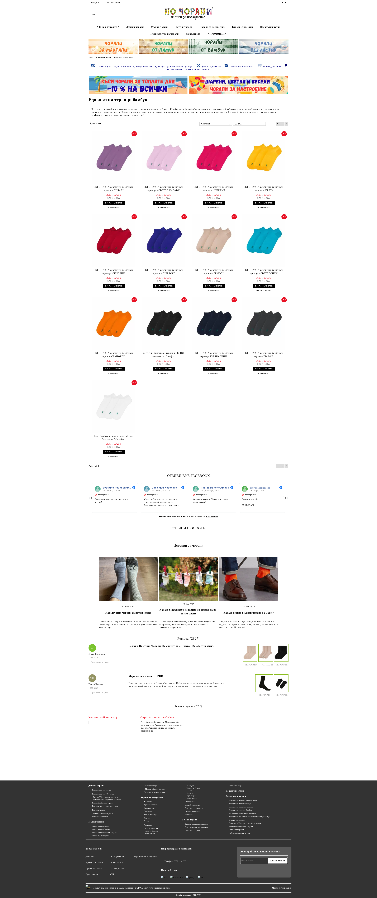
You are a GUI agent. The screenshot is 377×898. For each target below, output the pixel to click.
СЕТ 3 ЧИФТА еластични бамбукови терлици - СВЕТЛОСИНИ (263, 272)
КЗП (112, 874)
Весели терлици (150, 815)
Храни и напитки (150, 805)
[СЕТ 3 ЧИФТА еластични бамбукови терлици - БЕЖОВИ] (213, 240)
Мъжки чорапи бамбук (101, 829)
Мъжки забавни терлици (155, 789)
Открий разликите (192, 805)
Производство (92, 874)
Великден (190, 786)
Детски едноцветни (236, 830)
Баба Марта (150, 833)
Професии (148, 811)
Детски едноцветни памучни (196, 827)
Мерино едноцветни (237, 820)
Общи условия (117, 857)
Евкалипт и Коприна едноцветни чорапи (245, 823)
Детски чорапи (184, 27)
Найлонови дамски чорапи (239, 833)
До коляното (193, 34)
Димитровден (191, 798)
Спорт (146, 821)
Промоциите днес (94, 868)
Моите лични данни (281, 888)
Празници (148, 825)
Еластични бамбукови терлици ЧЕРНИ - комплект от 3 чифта (163, 355)
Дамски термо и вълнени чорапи (105, 806)
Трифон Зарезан (151, 831)
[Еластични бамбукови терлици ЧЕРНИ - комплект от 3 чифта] (163, 323)
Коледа (189, 791)
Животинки (148, 802)
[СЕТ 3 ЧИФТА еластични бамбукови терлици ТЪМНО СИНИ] (213, 323)
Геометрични (190, 802)
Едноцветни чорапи (236, 796)
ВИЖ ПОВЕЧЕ (114, 202)
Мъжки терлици (150, 786)
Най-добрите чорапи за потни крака (128, 612)
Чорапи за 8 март (193, 788)
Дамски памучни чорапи (101, 790)
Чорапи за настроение (212, 27)
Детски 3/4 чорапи (192, 830)
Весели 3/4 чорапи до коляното (105, 797)
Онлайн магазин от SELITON (188, 895)
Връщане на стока (94, 862)
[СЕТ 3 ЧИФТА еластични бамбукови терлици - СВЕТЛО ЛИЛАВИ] (163, 157)
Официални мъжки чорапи (154, 792)
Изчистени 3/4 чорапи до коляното (107, 800)
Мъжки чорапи (159, 27)
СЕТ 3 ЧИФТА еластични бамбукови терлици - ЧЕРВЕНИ (113, 272)
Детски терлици (235, 786)
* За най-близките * (108, 27)
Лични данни (116, 862)
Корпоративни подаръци (146, 857)
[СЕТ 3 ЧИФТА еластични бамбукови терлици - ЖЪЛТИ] (263, 157)
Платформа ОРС (117, 868)
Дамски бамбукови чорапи (102, 803)
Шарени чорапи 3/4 (192, 811)
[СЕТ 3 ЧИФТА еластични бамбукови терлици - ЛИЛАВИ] (113, 157)
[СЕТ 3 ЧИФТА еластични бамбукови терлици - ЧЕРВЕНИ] (113, 240)
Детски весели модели (194, 808)
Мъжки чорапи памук (100, 826)
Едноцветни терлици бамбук (240, 810)
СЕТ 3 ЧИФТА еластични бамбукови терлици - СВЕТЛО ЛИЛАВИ (163, 189)
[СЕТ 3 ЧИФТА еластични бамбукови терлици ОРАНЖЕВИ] (113, 323)
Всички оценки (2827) (188, 706)
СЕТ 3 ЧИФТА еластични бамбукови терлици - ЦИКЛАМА (213, 189)
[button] (91, 498)
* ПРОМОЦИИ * (217, 34)
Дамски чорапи (135, 27)
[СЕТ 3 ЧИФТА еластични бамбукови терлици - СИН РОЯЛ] (163, 240)
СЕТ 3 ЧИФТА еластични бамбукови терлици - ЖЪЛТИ (263, 189)
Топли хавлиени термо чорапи (241, 826)
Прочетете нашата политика (157, 888)
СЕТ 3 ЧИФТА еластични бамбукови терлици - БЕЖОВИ (213, 272)
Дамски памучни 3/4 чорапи (103, 794)
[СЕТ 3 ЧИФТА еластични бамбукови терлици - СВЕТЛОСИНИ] (263, 240)
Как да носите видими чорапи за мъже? (249, 612)
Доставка (90, 857)
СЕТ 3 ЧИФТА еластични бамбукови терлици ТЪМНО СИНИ (213, 355)
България (188, 815)
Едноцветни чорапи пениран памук (243, 800)
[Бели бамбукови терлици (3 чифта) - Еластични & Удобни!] (113, 406)
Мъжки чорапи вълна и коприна (104, 832)
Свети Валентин (151, 828)
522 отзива (212, 516)
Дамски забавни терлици (103, 813)
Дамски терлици (98, 810)
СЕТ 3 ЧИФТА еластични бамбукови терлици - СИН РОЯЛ (163, 272)
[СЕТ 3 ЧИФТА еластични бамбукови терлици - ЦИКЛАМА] (213, 157)
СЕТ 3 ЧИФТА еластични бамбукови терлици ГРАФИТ (263, 355)
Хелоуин (189, 793)
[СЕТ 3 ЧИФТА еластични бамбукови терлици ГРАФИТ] (263, 323)
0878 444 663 (113, 2)
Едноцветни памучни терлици (241, 807)
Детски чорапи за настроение (196, 824)
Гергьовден (190, 796)
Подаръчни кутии (270, 27)
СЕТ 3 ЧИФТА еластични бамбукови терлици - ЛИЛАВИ (113, 189)
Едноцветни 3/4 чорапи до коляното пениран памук (249, 817)
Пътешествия (149, 808)
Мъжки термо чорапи (100, 836)
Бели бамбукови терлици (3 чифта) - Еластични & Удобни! (113, 438)
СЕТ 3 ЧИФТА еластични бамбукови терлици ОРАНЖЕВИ (113, 355)
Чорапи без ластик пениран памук (242, 813)
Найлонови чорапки (100, 817)
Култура (147, 818)
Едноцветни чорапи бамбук (240, 804)
